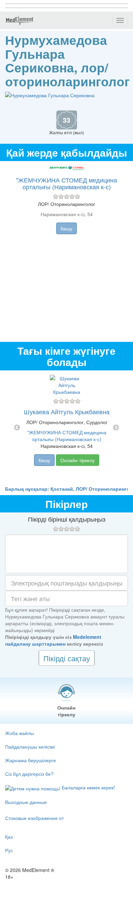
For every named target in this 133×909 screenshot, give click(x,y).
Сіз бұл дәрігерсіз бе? (29, 773)
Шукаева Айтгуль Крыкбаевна (66, 411)
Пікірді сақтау (66, 658)
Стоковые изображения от (34, 818)
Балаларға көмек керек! (87, 787)
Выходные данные (26, 802)
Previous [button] (17, 427)
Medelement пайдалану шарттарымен (53, 640)
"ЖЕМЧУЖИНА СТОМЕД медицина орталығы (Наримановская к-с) (66, 183)
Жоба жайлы (19, 733)
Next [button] (116, 427)
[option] (66, 427)
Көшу (66, 228)
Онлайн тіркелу (77, 460)
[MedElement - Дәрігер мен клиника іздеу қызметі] (19, 20)
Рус (9, 850)
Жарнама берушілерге (30, 760)
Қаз (9, 836)
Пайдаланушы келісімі (30, 746)
